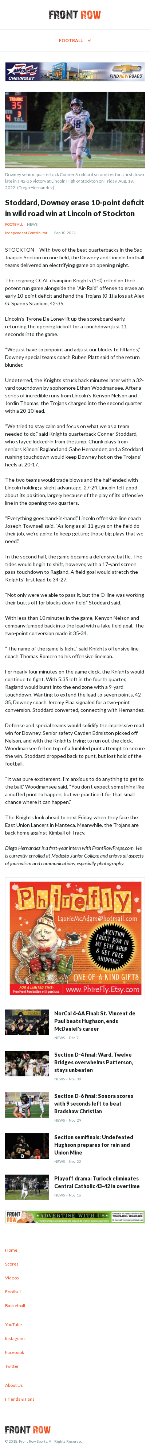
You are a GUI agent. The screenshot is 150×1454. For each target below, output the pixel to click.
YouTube (13, 1324)
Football (14, 224)
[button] (75, 40)
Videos (12, 1278)
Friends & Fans (20, 1399)
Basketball (15, 1305)
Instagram (15, 1338)
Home (11, 1250)
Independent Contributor (26, 232)
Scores (12, 1264)
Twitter (12, 1366)
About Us (14, 1385)
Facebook (14, 1352)
